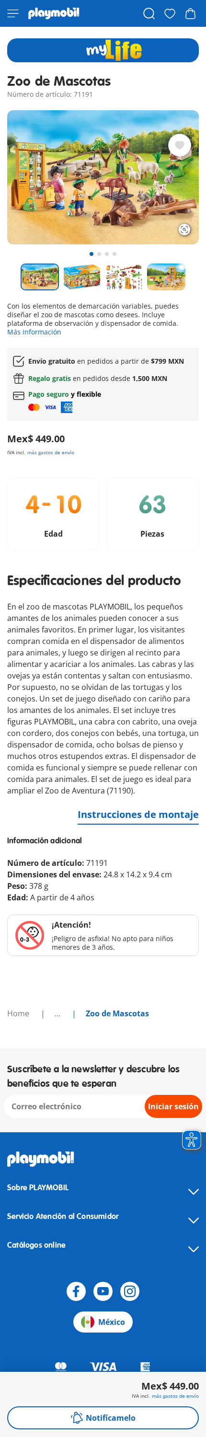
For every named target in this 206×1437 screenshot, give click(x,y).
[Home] (54, 13)
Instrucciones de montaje (138, 814)
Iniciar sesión (173, 1106)
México (111, 1322)
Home (19, 1013)
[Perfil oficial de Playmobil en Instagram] (129, 1291)
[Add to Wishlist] (179, 145)
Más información (34, 331)
